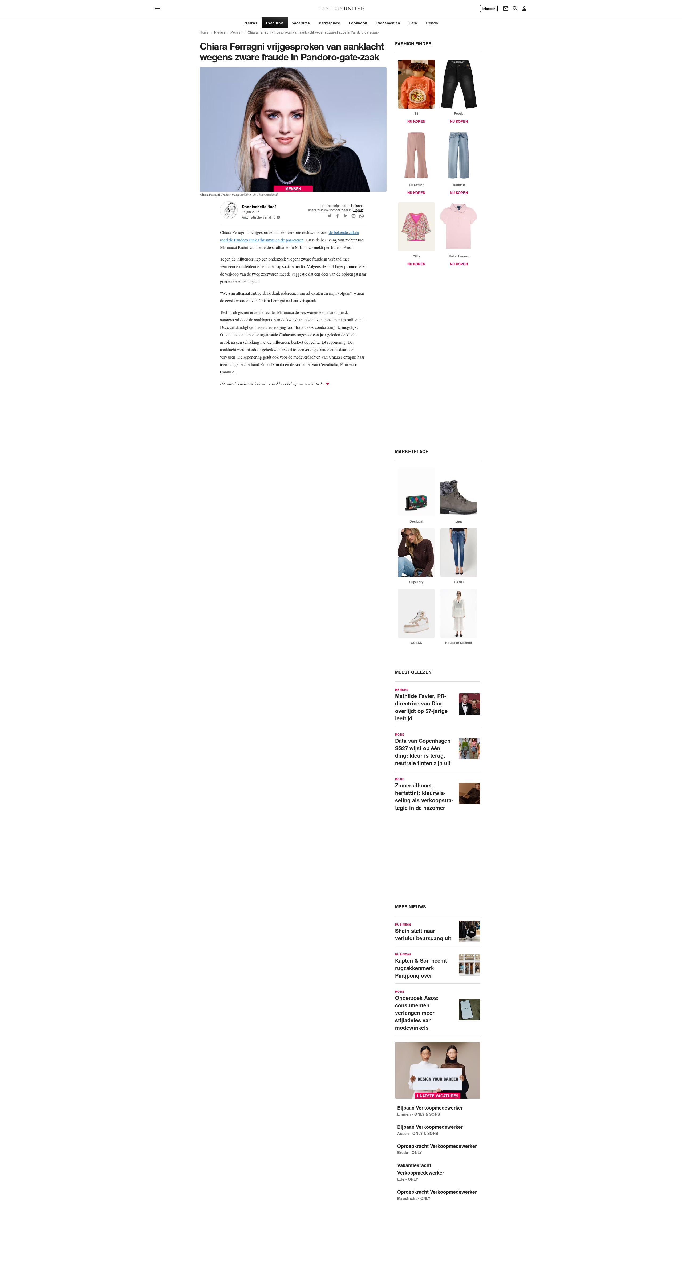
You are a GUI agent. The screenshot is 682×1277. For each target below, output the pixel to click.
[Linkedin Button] (346, 216)
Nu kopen (416, 121)
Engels (358, 209)
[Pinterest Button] (354, 216)
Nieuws (219, 32)
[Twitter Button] (330, 216)
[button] (278, 217)
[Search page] (515, 8)
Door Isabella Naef (259, 206)
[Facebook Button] (338, 216)
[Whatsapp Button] (362, 216)
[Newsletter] (505, 8)
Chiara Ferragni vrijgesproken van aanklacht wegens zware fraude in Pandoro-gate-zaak (313, 32)
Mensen (236, 32)
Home (204, 32)
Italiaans (357, 205)
